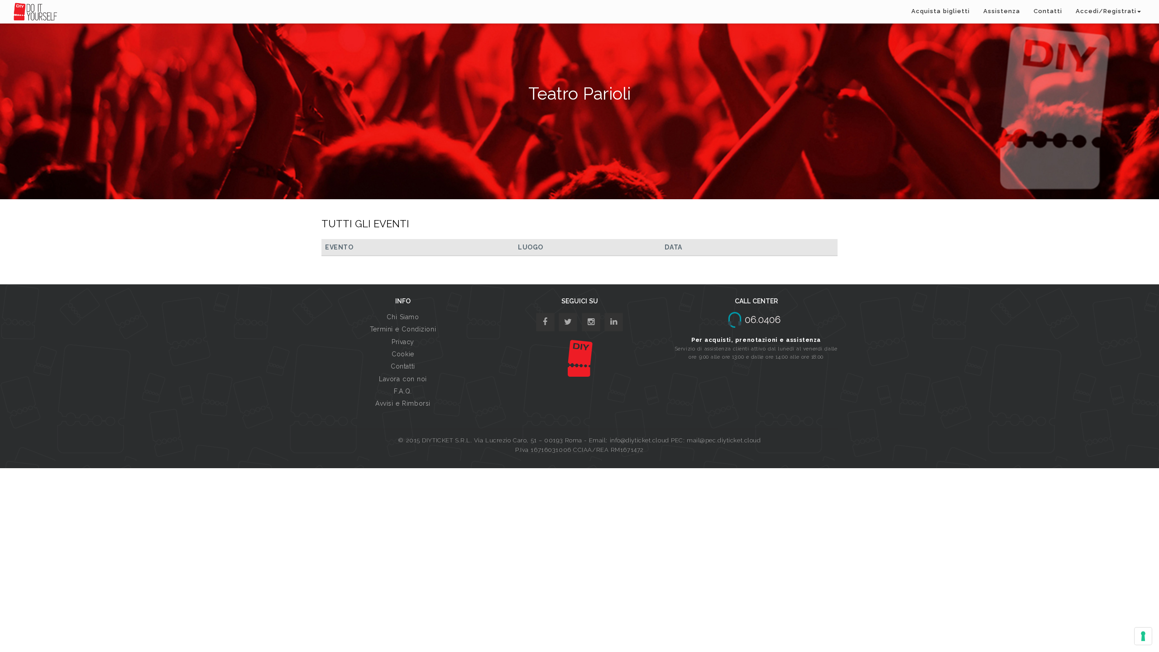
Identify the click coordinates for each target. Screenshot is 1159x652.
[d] (591, 322)
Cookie (403, 354)
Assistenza (1001, 11)
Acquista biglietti (940, 11)
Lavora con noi (403, 379)
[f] (545, 322)
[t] (568, 322)
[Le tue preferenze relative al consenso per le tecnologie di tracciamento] (1143, 636)
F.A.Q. (403, 391)
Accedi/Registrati (1106, 11)
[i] (613, 322)
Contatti (1048, 11)
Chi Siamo (403, 317)
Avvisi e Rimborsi (403, 403)
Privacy (403, 341)
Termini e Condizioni (403, 329)
